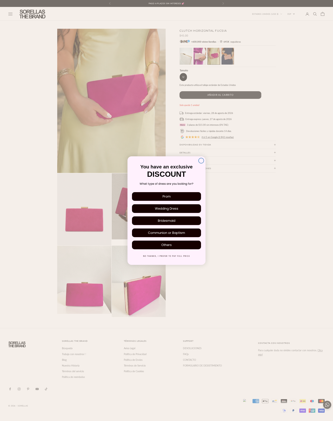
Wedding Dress (166, 208)
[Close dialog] (201, 160)
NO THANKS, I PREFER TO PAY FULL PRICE (166, 256)
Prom (167, 196)
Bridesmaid (166, 220)
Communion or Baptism (166, 233)
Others (166, 245)
